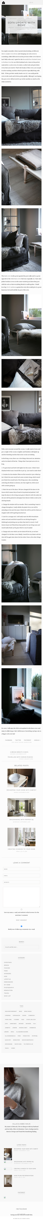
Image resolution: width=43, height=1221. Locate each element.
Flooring (16, 1019)
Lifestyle (21, 18)
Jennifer (7, 1027)
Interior (21, 1023)
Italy (34, 1023)
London (14, 1027)
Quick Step (8, 1040)
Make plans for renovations (24, 1175)
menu (12, 1031)
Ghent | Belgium (31, 1019)
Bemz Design (19, 742)
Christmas (8, 962)
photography (9, 987)
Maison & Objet (23, 1027)
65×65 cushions (11, 287)
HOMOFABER (13, 1023)
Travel (7, 1048)
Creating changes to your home (25, 1168)
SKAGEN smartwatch (27, 1040)
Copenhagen (16, 1015)
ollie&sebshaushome (22, 1031)
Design (6, 965)
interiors (28, 1023)
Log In (31, 2)
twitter (18, 740)
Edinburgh (31, 1015)
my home (29, 18)
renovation (28, 742)
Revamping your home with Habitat (26, 1149)
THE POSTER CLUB (28, 1044)
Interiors (13, 18)
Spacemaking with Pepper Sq (24, 1161)
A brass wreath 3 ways (19, 752)
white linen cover (16, 279)
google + (37, 740)
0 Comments (22, 29)
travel (6, 993)
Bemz (20, 1011)
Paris (19, 1035)
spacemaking (8, 1044)
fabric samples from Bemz (10, 54)
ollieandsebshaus (10, 1035)
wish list (7, 996)
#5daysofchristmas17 (11, 1011)
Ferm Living (8, 1019)
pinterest (27, 740)
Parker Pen (26, 1035)
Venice (13, 1048)
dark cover (7, 276)
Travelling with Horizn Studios (20, 757)
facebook (8, 740)
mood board (8, 982)
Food (6, 971)
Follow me (21, 1214)
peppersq (34, 1035)
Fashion (7, 968)
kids (5, 976)
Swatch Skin (18, 1044)
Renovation (21, 20)
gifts (6, 1023)
